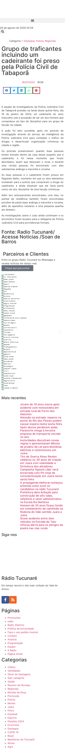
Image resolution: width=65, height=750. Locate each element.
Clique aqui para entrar (17, 268)
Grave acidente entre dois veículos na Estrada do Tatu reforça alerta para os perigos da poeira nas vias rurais (41, 523)
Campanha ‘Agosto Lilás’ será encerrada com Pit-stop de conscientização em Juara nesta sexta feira (41, 474)
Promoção (13, 696)
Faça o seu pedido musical (23, 632)
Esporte (12, 717)
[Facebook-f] (5, 600)
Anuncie (12, 639)
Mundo (11, 703)
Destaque (29, 40)
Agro (10, 746)
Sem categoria (16, 677)
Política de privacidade (21, 628)
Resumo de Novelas (19, 685)
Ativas (11, 743)
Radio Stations (16, 624)
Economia (13, 724)
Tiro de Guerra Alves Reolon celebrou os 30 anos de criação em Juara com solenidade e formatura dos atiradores (40, 461)
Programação (15, 643)
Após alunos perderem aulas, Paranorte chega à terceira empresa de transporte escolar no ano (40, 432)
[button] (32, 20)
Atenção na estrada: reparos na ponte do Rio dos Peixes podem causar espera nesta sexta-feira (41, 421)
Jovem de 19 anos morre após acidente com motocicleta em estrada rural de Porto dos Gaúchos (40, 409)
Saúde (11, 681)
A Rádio (12, 650)
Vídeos (11, 667)
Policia (40, 40)
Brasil (11, 735)
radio (10, 621)
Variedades (14, 670)
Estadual (12, 714)
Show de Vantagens (19, 674)
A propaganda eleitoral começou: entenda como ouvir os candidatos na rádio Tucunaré (41, 486)
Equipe (11, 646)
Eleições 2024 (16, 721)
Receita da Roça (17, 692)
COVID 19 (13, 732)
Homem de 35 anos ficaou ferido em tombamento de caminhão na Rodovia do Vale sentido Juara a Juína (41, 510)
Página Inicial (15, 653)
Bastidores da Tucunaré (21, 739)
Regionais (50, 40)
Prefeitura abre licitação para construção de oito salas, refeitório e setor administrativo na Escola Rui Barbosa (41, 497)
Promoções (14, 617)
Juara (11, 706)
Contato (12, 635)
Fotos (11, 710)
